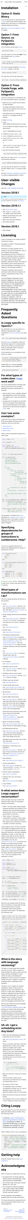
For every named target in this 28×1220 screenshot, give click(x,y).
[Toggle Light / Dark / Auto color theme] (25, 2)
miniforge (9, 120)
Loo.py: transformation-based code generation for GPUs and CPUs (14, 1119)
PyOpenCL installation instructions (16, 173)
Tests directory (7, 426)
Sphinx (11, 1218)
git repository (21, 200)
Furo (22, 1218)
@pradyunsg (17, 1218)
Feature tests (6, 430)
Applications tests (8, 428)
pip (13, 56)
